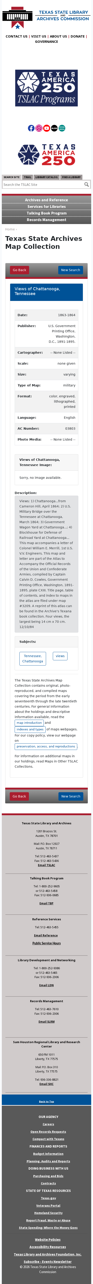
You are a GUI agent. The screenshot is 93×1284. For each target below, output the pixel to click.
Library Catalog (46, 177)
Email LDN (46, 985)
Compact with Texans (48, 1139)
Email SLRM (47, 1022)
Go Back (19, 270)
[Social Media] (61, 129)
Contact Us (17, 36)
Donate (78, 36)
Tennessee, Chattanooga (32, 658)
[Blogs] (54, 129)
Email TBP (46, 903)
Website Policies (47, 1239)
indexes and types (30, 729)
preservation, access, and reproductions (46, 746)
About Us (58, 36)
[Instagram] (38, 129)
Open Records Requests (48, 1132)
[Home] (46, 16)
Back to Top (46, 1101)
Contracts (48, 1183)
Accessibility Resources (48, 1247)
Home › (11, 229)
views (60, 656)
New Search (70, 270)
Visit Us (38, 36)
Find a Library (71, 177)
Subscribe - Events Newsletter (48, 1261)
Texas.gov (48, 1198)
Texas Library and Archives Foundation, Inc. (47, 1254)
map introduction (29, 722)
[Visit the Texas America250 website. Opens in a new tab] (46, 154)
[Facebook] (31, 129)
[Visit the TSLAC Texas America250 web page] (46, 84)
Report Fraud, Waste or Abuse (48, 1220)
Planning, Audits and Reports (48, 1161)
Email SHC (46, 1084)
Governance (46, 41)
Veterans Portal (48, 1205)
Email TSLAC (46, 865)
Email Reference (46, 935)
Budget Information (48, 1154)
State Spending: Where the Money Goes (48, 1228)
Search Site (12, 177)
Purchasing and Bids (48, 1176)
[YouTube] (46, 129)
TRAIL (27, 177)
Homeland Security (48, 1213)
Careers (48, 1124)
